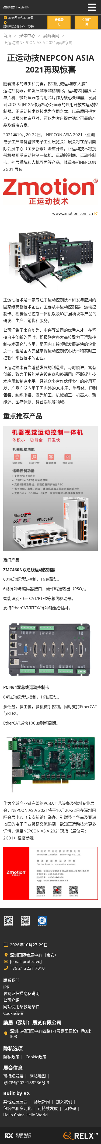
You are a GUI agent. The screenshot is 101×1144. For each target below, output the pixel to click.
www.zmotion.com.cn (72, 213)
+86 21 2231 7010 (27, 968)
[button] (59, 22)
